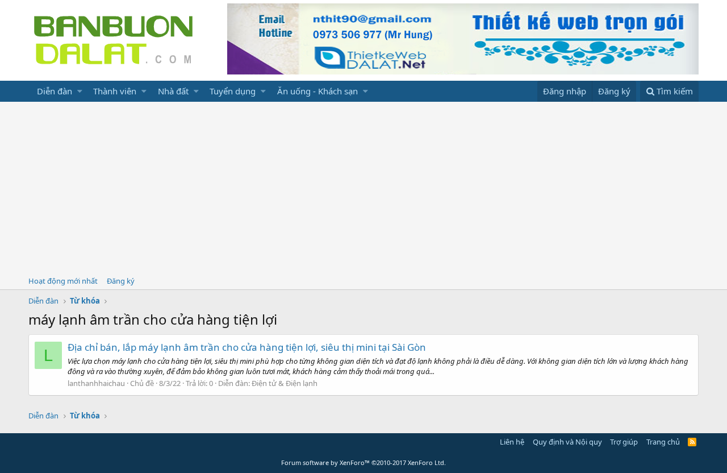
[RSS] (692, 441)
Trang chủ (663, 442)
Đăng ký (121, 281)
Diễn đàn (54, 91)
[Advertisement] (363, 187)
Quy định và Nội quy (567, 442)
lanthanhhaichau (96, 383)
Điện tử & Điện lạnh (284, 383)
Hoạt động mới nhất (63, 281)
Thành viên (114, 91)
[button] (79, 91)
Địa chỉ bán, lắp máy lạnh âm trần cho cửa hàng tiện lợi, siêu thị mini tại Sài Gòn (247, 347)
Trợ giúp (624, 442)
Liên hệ (512, 442)
